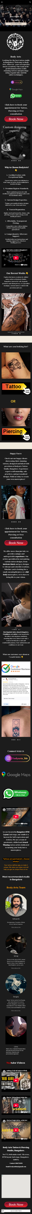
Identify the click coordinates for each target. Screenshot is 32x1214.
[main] (15, 14)
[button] (2, 2)
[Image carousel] (16, 143)
